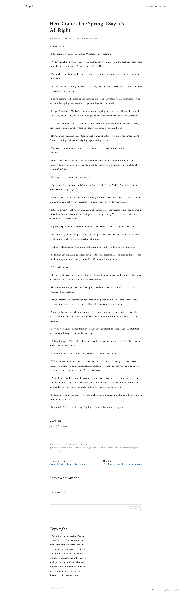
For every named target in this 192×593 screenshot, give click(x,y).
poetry (136, 448)
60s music (55, 448)
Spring (58, 451)
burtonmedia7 (57, 38)
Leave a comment (90, 38)
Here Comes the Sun (105, 448)
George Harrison (92, 448)
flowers (82, 448)
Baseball (63, 448)
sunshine (64, 451)
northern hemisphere (126, 448)
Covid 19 (76, 448)
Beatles (69, 448)
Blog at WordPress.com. (63, 588)
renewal (52, 451)
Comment (134, 509)
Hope (85, 444)
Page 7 (29, 6)
